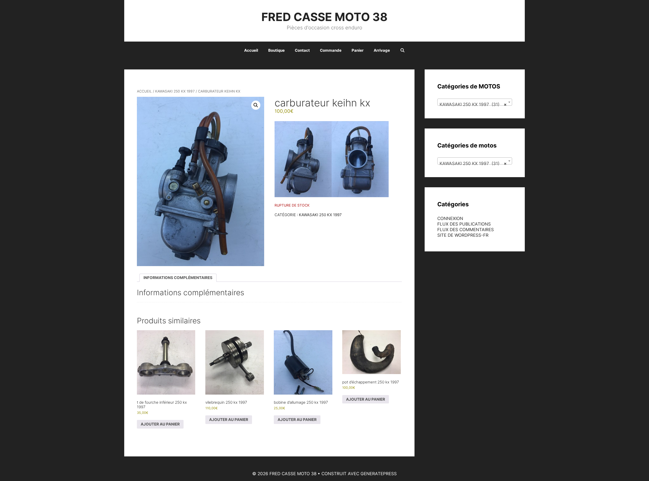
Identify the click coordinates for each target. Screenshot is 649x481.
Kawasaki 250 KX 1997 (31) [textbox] (473, 104)
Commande (330, 50)
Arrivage (382, 50)
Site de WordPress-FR (463, 235)
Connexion (450, 218)
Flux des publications (464, 224)
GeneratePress (378, 473)
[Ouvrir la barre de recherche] (402, 50)
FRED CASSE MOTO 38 (324, 17)
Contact (302, 50)
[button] (255, 105)
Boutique (276, 50)
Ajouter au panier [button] (160, 424)
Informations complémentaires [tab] (177, 277)
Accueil (251, 50)
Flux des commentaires (465, 229)
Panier (358, 50)
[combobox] (474, 102)
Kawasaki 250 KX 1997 (175, 91)
